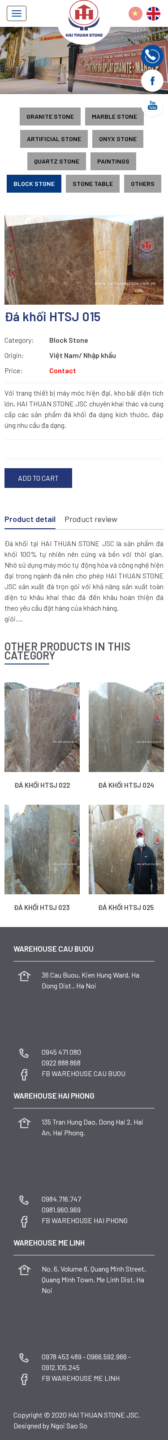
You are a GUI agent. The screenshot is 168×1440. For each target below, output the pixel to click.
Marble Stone (114, 116)
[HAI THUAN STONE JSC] (84, 17)
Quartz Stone (56, 161)
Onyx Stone (118, 138)
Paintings (113, 161)
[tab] (30, 519)
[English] (153, 14)
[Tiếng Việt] (135, 14)
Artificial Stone (54, 138)
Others (143, 183)
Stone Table (93, 183)
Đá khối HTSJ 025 (126, 907)
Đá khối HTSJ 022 (42, 785)
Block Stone (34, 183)
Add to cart (38, 478)
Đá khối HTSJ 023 (42, 907)
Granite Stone (50, 116)
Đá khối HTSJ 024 (126, 785)
